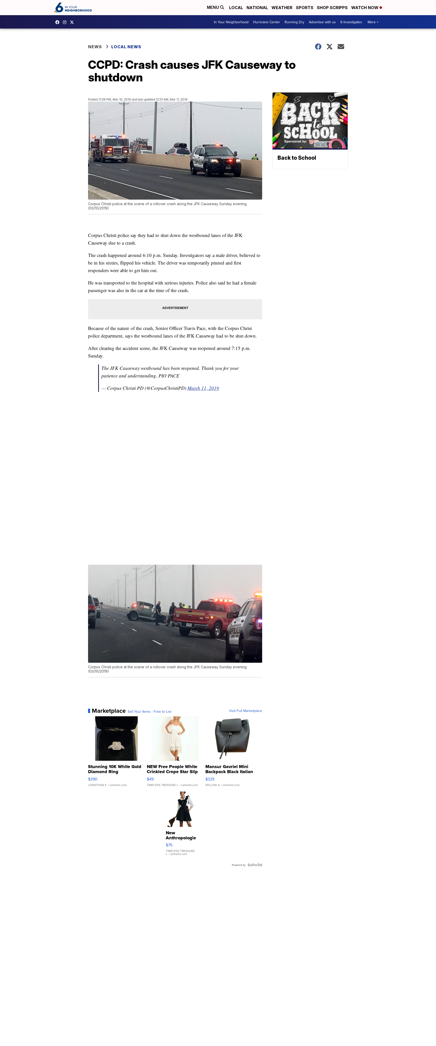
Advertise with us (322, 22)
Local (236, 7)
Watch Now (365, 7)
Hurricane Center (266, 22)
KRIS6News (58, 22)
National (257, 7)
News (95, 46)
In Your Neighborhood (231, 22)
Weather (281, 7)
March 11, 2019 (203, 388)
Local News (126, 46)
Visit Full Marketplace (245, 710)
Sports (304, 7)
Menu (213, 7)
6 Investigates (351, 22)
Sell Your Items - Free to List (149, 711)
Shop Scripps (332, 7)
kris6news (66, 22)
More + (373, 22)
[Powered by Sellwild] (255, 865)
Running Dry (294, 22)
